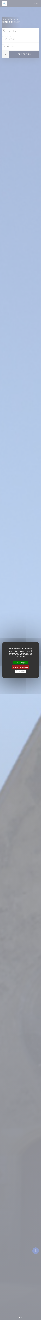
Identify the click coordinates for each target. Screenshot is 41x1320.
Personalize (20, 671)
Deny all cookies (21, 667)
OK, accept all (21, 663)
